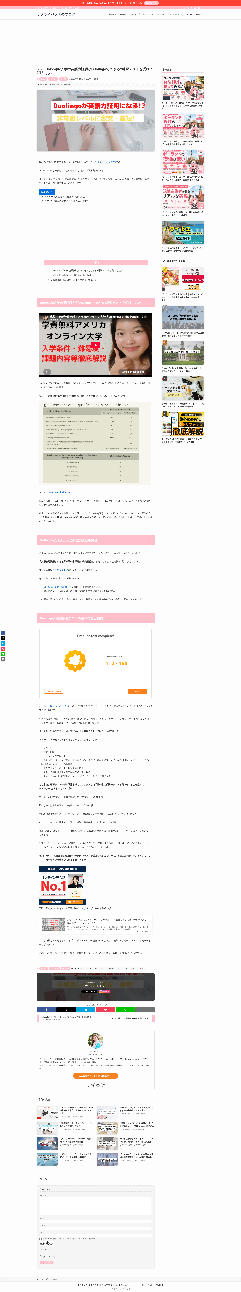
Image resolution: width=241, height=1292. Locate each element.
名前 (42, 1218)
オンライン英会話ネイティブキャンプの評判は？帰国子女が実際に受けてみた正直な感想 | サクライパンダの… (107, 921)
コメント (43, 1195)
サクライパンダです (107, 162)
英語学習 (141, 969)
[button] (46, 1009)
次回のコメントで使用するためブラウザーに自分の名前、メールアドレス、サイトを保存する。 (70, 1239)
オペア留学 (53, 79)
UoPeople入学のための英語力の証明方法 (71, 275)
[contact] (199, 7)
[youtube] (191, 7)
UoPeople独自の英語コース (57, 587)
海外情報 (63, 79)
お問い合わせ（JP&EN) (151, 1285)
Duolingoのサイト (59, 706)
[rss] (195, 7)
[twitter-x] (184, 7)
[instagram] (188, 7)
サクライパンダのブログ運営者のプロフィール (99, 1285)
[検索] (202, 7)
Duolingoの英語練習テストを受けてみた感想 (73, 280)
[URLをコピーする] (145, 1009)
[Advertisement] (120, 40)
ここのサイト (59, 570)
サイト (41, 1232)
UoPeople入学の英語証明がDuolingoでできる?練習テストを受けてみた (87, 270)
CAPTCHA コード (45, 1249)
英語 (132, 969)
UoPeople (79, 969)
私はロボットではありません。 (50, 1257)
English (43, 79)
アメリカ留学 (122, 969)
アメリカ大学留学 (107, 969)
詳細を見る (151, 3)
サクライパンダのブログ (56, 14)
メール (42, 1225)
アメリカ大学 (92, 969)
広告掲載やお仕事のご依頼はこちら (95, 1076)
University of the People (58, 492)
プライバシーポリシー (130, 1285)
